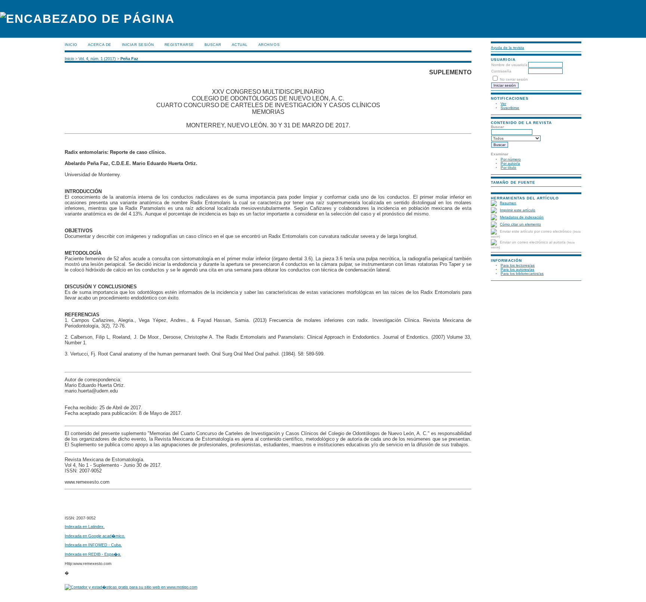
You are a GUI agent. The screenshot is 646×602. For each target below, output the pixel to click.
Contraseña (501, 71)
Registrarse (179, 45)
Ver (503, 104)
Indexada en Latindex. (85, 526)
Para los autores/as (517, 269)
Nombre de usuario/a (509, 65)
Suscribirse (510, 108)
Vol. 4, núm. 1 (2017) (97, 58)
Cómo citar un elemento (520, 224)
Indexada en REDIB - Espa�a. (93, 554)
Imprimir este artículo (517, 210)
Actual (240, 45)
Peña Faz (129, 58)
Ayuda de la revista (507, 48)
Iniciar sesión (138, 45)
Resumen (508, 203)
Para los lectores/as (518, 265)
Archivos (269, 45)
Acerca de (99, 45)
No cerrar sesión (514, 79)
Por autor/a (510, 163)
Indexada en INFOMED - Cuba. (93, 545)
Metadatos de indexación (522, 217)
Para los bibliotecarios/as (522, 273)
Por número (511, 159)
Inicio (71, 45)
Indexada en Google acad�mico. (95, 536)
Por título (508, 167)
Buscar (212, 45)
